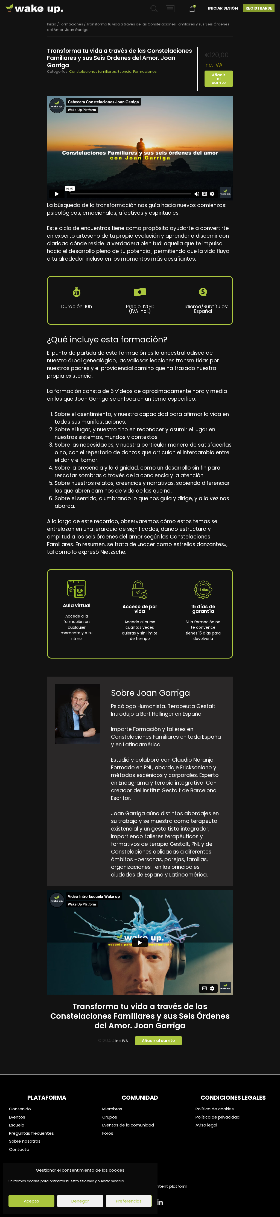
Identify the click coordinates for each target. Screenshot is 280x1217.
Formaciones (71, 24)
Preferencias (129, 1201)
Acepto (31, 1201)
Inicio (51, 24)
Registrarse (259, 8)
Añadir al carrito (219, 78)
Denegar (80, 1201)
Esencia (125, 71)
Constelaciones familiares (92, 71)
